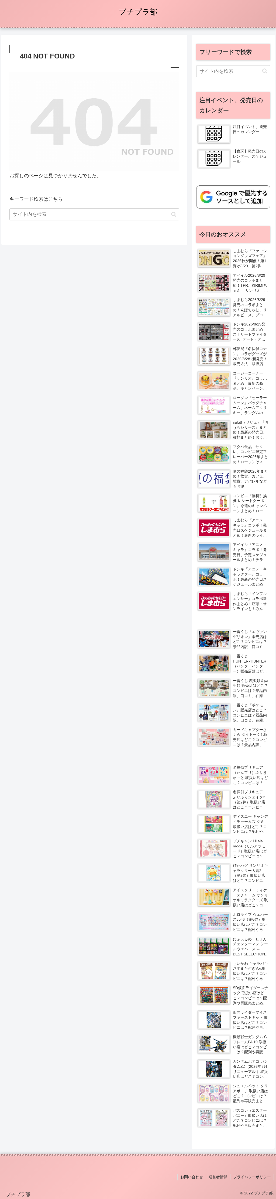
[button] (173, 214)
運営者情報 (218, 1177)
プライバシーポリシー (252, 1177)
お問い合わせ (191, 1177)
